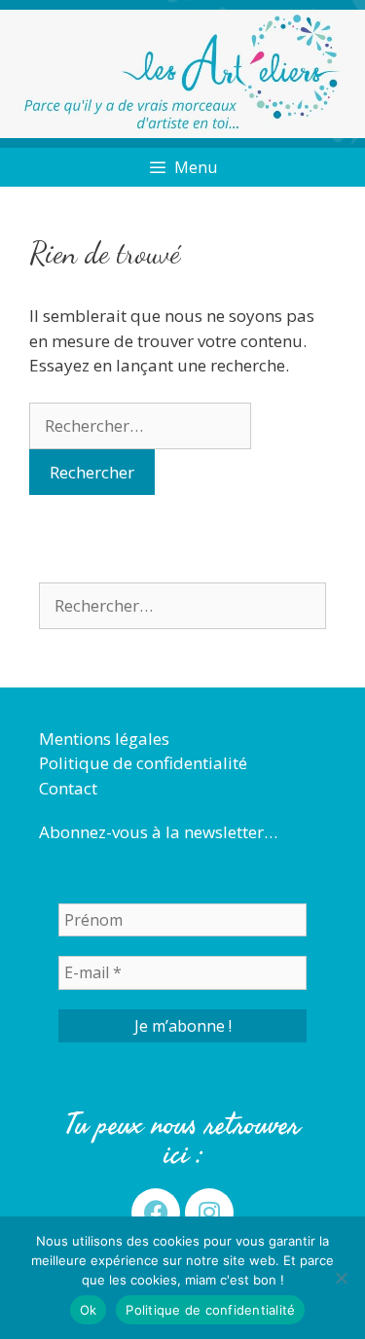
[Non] (340, 1277)
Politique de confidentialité (143, 763)
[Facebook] (155, 1212)
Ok (88, 1310)
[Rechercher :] (140, 425)
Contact (68, 788)
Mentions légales (104, 738)
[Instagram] (209, 1212)
